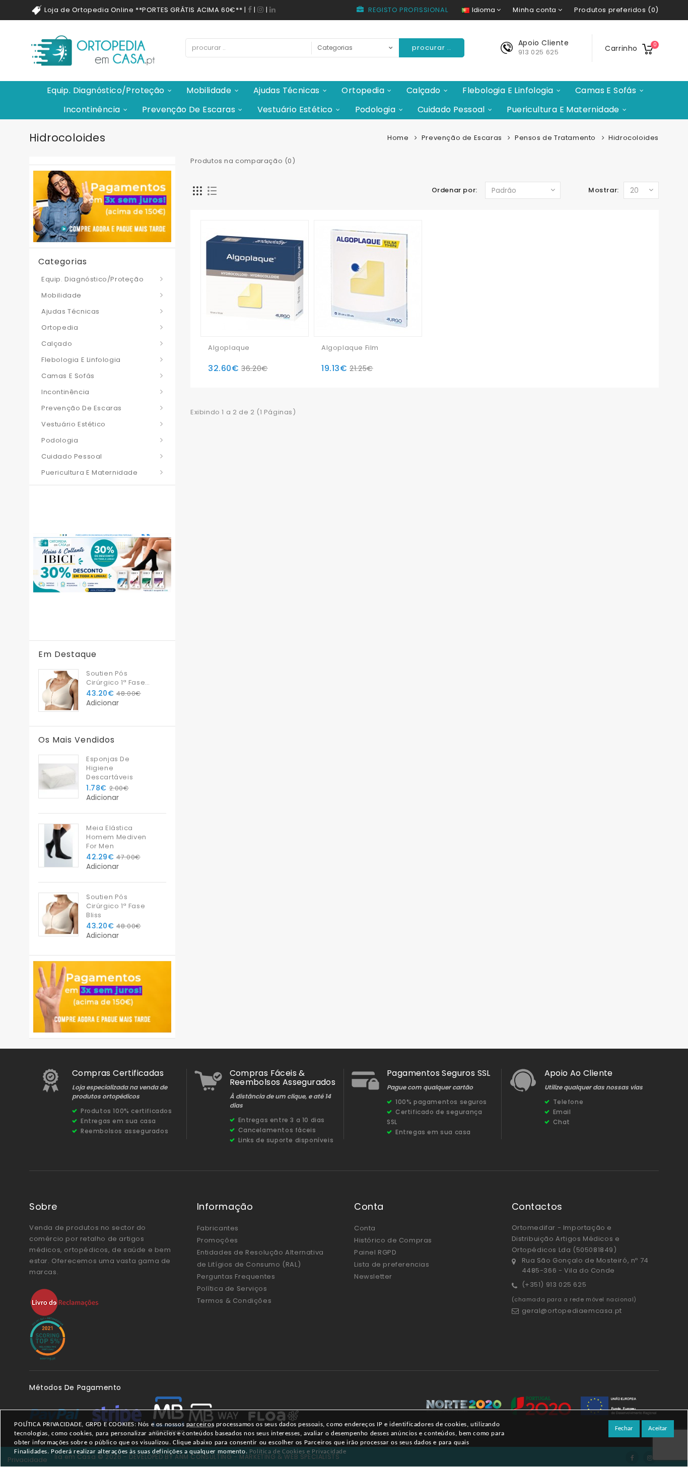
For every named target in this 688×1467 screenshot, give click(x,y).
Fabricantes (218, 1228)
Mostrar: (603, 190)
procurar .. (431, 47)
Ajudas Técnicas (286, 90)
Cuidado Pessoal (451, 109)
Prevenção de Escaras (188, 109)
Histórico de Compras (393, 1240)
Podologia (375, 109)
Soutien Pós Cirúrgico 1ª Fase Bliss (115, 678)
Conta (365, 1228)
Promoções (217, 1240)
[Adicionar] (217, 313)
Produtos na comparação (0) (243, 161)
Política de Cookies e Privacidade (298, 1451)
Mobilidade (208, 90)
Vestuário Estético (295, 109)
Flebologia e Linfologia (507, 90)
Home (397, 137)
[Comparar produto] (257, 313)
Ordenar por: (454, 190)
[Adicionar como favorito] (237, 313)
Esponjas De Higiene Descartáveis (109, 768)
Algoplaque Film (350, 347)
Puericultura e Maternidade (563, 109)
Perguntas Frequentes (236, 1276)
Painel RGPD (375, 1252)
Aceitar (657, 1428)
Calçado (423, 90)
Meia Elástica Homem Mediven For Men (116, 837)
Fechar (624, 1428)
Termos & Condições (234, 1300)
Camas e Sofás (605, 90)
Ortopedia (362, 90)
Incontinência (91, 109)
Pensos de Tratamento (555, 137)
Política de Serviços (232, 1288)
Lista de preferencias (392, 1264)
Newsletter (373, 1276)
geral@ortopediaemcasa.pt (572, 1310)
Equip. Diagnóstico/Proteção (106, 90)
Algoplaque (229, 347)
